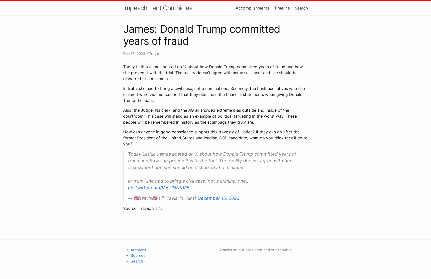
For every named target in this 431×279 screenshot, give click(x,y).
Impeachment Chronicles (157, 8)
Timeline (282, 7)
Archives (138, 250)
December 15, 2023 (218, 198)
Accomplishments (252, 7)
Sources (138, 255)
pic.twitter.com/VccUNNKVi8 (158, 187)
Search (301, 7)
